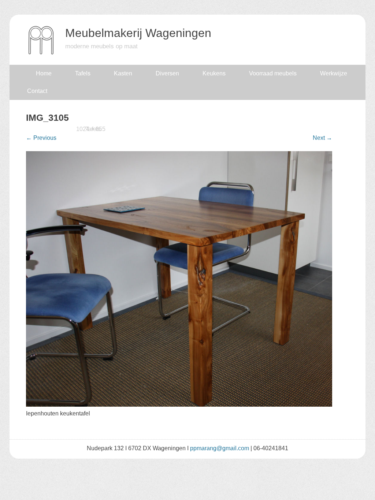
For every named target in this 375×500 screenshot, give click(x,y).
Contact (37, 91)
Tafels (82, 73)
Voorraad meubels (273, 73)
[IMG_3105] (179, 405)
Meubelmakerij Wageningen (138, 33)
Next (322, 138)
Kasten (123, 73)
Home (44, 73)
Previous (41, 138)
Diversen (167, 73)
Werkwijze (333, 73)
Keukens (214, 73)
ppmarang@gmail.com (219, 448)
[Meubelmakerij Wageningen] (41, 53)
